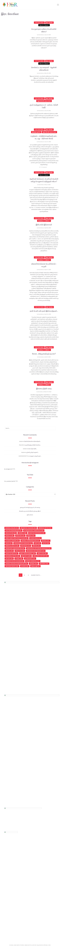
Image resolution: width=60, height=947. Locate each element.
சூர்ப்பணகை (30, 514)
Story (9, 558)
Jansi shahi (36, 538)
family (22, 533)
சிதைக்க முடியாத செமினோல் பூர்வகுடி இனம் (30, 511)
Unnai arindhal (33, 561)
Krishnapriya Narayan (23, 543)
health (9, 535)
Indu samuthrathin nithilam (16, 538)
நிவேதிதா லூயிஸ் (36, 132)
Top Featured (39, 22)
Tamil (19, 558)
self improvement (28, 553)
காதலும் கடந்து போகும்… (35, 456)
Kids (9, 543)
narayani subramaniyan (15, 548)
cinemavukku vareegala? (34, 530)
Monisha (26, 545)
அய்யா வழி (36, 566)
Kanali (46, 540)
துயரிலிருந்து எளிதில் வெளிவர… (33, 445)
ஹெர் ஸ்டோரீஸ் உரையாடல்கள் (44, 101)
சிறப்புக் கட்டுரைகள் (44, 25)
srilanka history (41, 556)
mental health (12, 545)
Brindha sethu (45, 528)
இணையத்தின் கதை (44, 388)
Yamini (25, 566)
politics (20, 550)
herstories (40, 34)
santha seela (11, 553)
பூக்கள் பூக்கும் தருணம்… (33, 452)
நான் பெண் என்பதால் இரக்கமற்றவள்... (44, 311)
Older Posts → (36, 575)
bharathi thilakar (28, 528)
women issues (12, 566)
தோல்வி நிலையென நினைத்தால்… (32, 441)
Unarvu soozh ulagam (14, 561)
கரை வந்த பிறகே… (32, 448)
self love (42, 553)
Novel (9, 550)
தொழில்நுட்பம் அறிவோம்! (44, 220)
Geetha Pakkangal (37, 533)
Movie (36, 545)
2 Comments (44, 167)
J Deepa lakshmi (12, 540)
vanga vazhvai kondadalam (16, 563)
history (20, 535)
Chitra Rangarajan (13, 530)
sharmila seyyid (12, 556)
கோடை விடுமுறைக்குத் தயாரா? (44, 354)
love (46, 543)
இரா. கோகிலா (49, 22)
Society (27, 556)
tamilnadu (30, 558)
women (44, 563)
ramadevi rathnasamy (36, 550)
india (31, 535)
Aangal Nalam (12, 528)
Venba (34, 563)
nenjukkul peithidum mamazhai (39, 548)
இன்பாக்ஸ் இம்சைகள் (44, 224)
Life (37, 543)
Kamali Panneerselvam (30, 540)
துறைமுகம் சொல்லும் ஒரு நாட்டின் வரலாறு (30, 507)
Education (11, 533)
